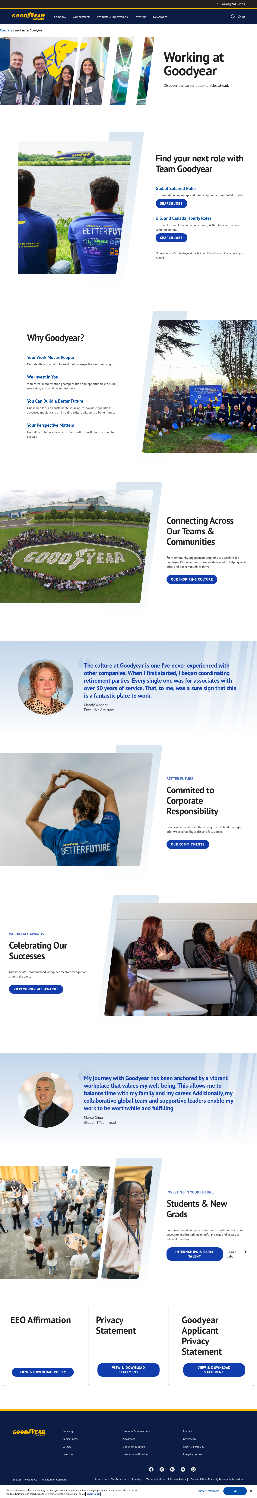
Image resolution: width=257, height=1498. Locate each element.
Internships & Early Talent (194, 1254)
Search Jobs (171, 203)
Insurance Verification (135, 1454)
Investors (140, 17)
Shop (241, 16)
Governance (190, 1438)
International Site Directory (111, 1479)
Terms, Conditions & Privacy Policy (166, 1479)
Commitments (81, 17)
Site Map (136, 1479)
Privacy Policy (93, 1494)
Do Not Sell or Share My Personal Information (217, 1479)
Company (60, 17)
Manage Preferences (208, 1490)
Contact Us (189, 1431)
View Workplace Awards (36, 989)
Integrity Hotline (192, 1454)
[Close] (251, 1491)
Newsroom (160, 17)
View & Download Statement (128, 1369)
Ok (234, 1491)
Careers (67, 1446)
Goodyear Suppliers (134, 1446)
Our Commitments (188, 844)
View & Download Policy (43, 1372)
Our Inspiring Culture (192, 579)
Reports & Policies (193, 1446)
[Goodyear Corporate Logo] (28, 16)
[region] (128, 1491)
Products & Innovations (112, 17)
